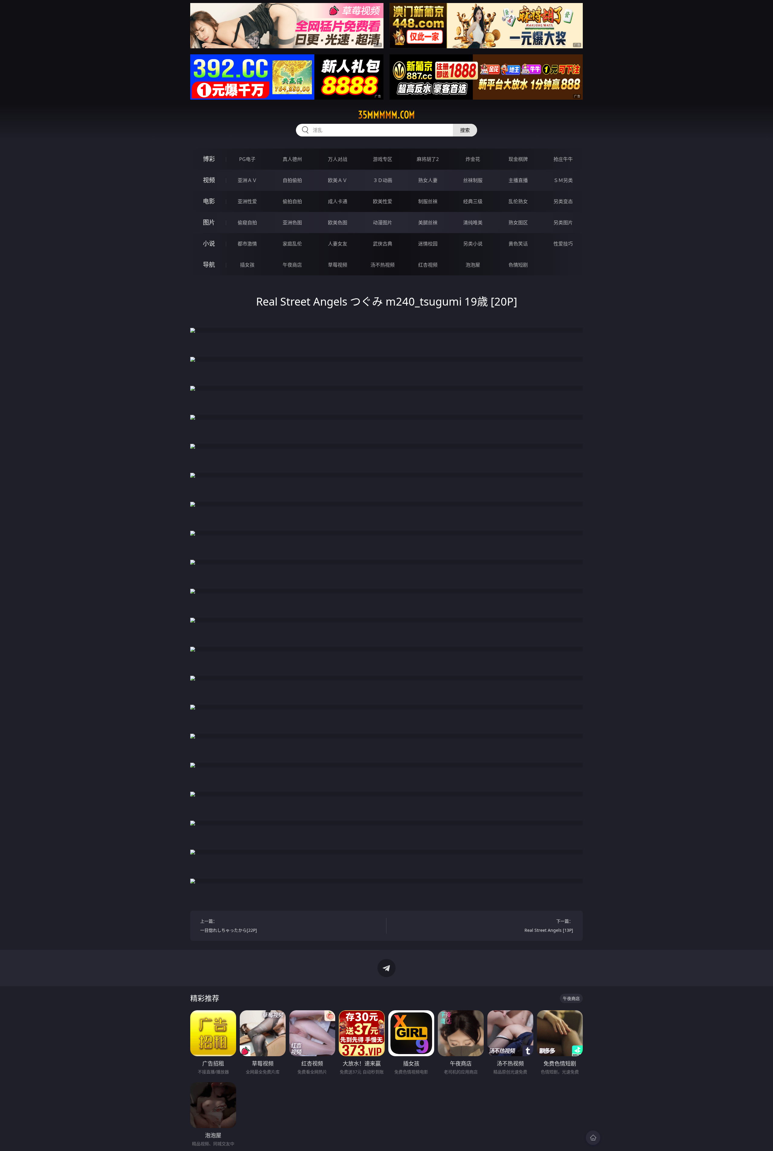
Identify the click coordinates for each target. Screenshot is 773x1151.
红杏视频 (428, 264)
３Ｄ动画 (382, 180)
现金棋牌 (518, 159)
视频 (209, 180)
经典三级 (473, 201)
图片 (209, 222)
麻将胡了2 (428, 159)
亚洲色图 (292, 222)
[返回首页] (593, 1137)
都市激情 (247, 243)
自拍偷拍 (292, 180)
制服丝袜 (428, 201)
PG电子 (247, 159)
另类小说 (473, 243)
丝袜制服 (473, 180)
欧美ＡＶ (337, 180)
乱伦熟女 (518, 201)
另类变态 (563, 201)
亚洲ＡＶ (247, 180)
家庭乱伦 (292, 243)
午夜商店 (292, 264)
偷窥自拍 (247, 222)
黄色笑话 (518, 243)
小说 (209, 243)
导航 (209, 265)
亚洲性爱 (247, 201)
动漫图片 (382, 222)
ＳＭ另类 (563, 180)
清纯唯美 (473, 222)
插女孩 (247, 264)
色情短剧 (518, 264)
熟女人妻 (428, 180)
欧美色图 (337, 222)
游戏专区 (382, 159)
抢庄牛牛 (563, 159)
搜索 (465, 130)
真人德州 (292, 159)
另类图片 (563, 222)
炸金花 (473, 159)
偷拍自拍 (292, 201)
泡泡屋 (473, 264)
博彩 (209, 159)
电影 (209, 201)
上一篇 (228, 925)
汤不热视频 (382, 264)
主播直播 (518, 180)
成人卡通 (337, 201)
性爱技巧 (563, 243)
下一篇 (548, 925)
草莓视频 (337, 264)
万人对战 (337, 159)
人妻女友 (337, 243)
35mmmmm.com (386, 115)
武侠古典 (382, 243)
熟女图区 (518, 222)
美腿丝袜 (428, 222)
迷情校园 (428, 243)
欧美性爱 (382, 201)
